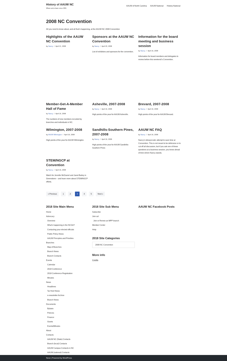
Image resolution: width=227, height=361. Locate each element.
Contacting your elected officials (60, 230)
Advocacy (50, 216)
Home (48, 212)
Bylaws (50, 309)
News (48, 282)
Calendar (51, 265)
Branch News (53, 251)
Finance (50, 317)
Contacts (50, 335)
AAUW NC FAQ (150, 130)
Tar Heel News (53, 291)
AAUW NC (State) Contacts (58, 339)
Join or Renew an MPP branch (106, 221)
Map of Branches (54, 247)
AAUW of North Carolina (136, 6)
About (48, 330)
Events (49, 260)
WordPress (67, 358)
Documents (51, 304)
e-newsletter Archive (55, 295)
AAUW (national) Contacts (58, 352)
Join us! (95, 216)
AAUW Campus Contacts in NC (60, 348)
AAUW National (157, 6)
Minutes (50, 278)
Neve (48, 358)
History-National (173, 6)
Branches (50, 243)
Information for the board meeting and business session (158, 41)
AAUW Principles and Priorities (60, 238)
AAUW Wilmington (55, 135)
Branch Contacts (54, 256)
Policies (50, 313)
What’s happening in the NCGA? (61, 225)
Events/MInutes (53, 326)
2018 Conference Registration (59, 273)
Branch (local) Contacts (57, 344)
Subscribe (96, 212)
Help (94, 230)
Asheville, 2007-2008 (108, 104)
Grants (50, 322)
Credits (95, 260)
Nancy (50, 46)
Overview (51, 221)
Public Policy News (55, 234)
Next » (100, 194)
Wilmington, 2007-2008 (64, 130)
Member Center (98, 225)
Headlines (51, 287)
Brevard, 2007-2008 (153, 104)
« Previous (52, 194)
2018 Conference (54, 269)
